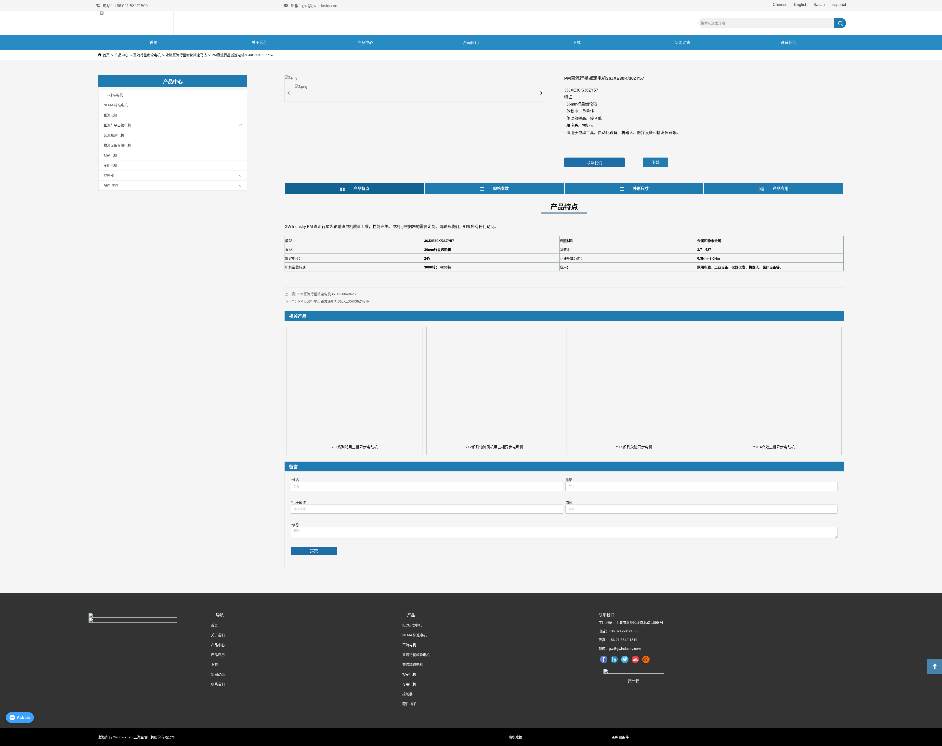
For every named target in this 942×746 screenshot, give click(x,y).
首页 (153, 42)
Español (838, 4)
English (800, 4)
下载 (577, 42)
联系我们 (788, 42)
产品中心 (365, 42)
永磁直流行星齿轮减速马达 (186, 55)
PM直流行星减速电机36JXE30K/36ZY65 (329, 294)
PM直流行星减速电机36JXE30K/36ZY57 (243, 55)
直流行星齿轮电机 (147, 55)
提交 (314, 551)
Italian (819, 4)
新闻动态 (682, 42)
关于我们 (259, 42)
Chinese (780, 4)
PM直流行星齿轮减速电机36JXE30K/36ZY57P (333, 301)
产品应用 (471, 42)
